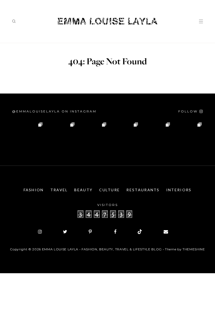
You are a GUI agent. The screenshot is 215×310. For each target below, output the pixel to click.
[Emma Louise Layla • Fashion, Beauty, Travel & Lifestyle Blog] (107, 21)
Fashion (34, 190)
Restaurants (142, 190)
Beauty (83, 190)
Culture (109, 190)
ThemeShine (193, 249)
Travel (59, 190)
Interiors (179, 190)
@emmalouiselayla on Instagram (54, 111)
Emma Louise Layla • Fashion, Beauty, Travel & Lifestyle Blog (102, 249)
